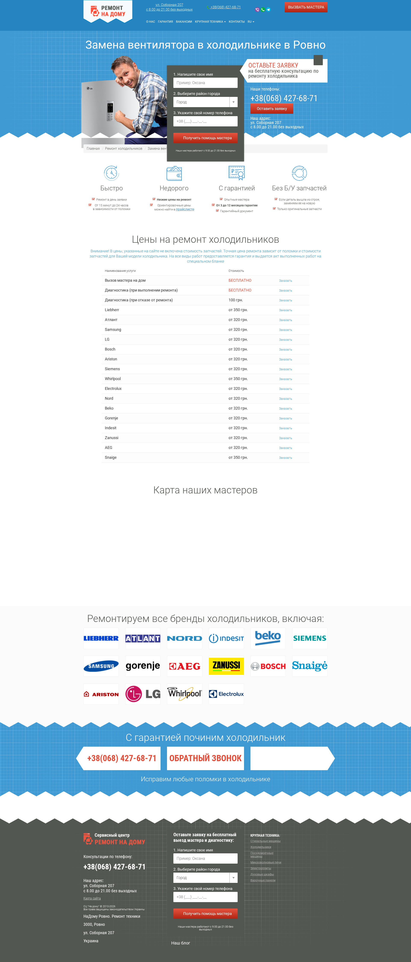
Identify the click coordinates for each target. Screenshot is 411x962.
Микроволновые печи (265, 862)
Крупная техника (209, 21)
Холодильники (260, 847)
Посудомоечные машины (261, 854)
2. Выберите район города (196, 93)
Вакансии (184, 21)
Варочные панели (262, 880)
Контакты (237, 21)
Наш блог (180, 943)
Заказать (285, 280)
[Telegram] (268, 9)
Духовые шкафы (262, 874)
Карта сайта (92, 898)
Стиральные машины (265, 841)
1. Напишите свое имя (193, 74)
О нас (150, 21)
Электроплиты (260, 868)
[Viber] (257, 9)
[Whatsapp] (263, 9)
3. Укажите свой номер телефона (202, 113)
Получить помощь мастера (207, 138)
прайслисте (185, 209)
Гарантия (165, 21)
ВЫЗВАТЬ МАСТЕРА (306, 7)
